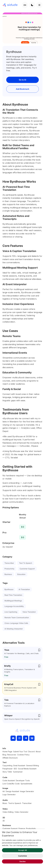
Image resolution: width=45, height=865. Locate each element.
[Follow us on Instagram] (19, 738)
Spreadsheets (26, 784)
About (38, 751)
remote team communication (16, 617)
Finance (21, 828)
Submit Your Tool (20, 751)
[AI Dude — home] (10, 4)
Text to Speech (25, 563)
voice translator (29, 612)
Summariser (18, 772)
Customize (22, 856)
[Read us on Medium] (31, 738)
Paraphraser (7, 769)
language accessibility (14, 606)
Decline (23, 861)
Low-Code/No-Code (11, 784)
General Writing (32, 765)
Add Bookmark (22, 89)
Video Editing (8, 812)
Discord (31, 751)
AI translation (24, 589)
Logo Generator (9, 794)
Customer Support (27, 569)
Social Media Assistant (27, 769)
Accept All (22, 850)
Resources (11, 755)
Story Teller (7, 772)
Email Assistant (19, 765)
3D (3, 821)
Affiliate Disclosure (10, 758)
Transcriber (9, 563)
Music (4, 803)
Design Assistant (12, 791)
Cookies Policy (23, 755)
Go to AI (22, 80)
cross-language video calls (16, 623)
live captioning (10, 612)
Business (8, 574)
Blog (4, 755)
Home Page (7, 751)
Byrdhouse (8, 589)
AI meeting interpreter (13, 629)
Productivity (9, 569)
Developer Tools (23, 780)
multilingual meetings (13, 601)
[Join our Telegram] (25, 738)
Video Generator (21, 812)
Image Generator (27, 791)
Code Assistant (8, 780)
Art (3, 791)
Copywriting (7, 765)
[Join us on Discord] (13, 738)
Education (21, 574)
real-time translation (13, 595)
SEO (15, 769)
